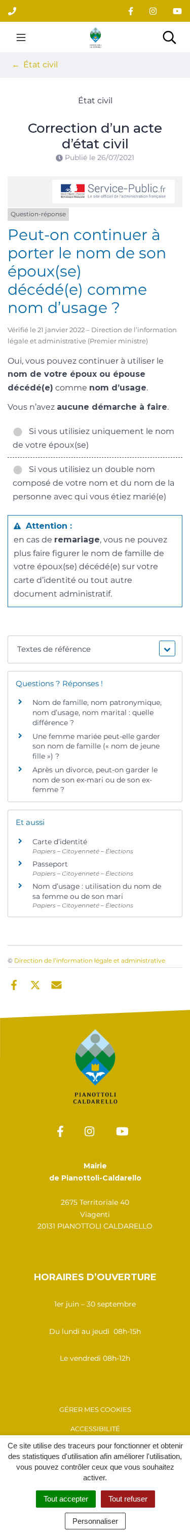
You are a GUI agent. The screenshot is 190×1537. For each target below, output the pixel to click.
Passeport (50, 864)
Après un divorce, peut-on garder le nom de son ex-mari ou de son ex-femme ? (95, 779)
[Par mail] (56, 984)
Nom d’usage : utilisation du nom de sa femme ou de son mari (96, 891)
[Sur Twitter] (35, 984)
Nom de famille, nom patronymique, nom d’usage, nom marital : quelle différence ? (97, 712)
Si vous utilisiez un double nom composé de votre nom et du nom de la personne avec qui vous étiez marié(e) (93, 482)
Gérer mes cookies (95, 1409)
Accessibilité (95, 1429)
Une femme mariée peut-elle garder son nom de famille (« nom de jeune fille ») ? (96, 746)
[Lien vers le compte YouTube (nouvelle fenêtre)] (177, 11)
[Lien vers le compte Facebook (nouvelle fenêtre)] (130, 11)
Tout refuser (127, 1498)
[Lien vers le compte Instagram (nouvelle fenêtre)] (153, 11)
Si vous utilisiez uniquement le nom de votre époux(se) (93, 438)
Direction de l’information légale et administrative (89, 960)
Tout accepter (66, 1498)
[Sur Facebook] (14, 984)
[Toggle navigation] (21, 37)
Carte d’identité (59, 841)
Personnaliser (95, 1521)
